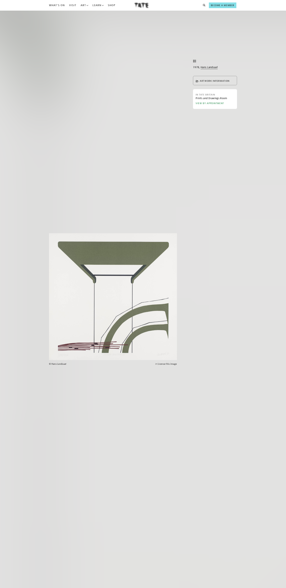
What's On (57, 5)
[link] (100, 364)
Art (83, 5)
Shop (111, 5)
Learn (97, 5)
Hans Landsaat (209, 67)
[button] (203, 5)
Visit (72, 5)
